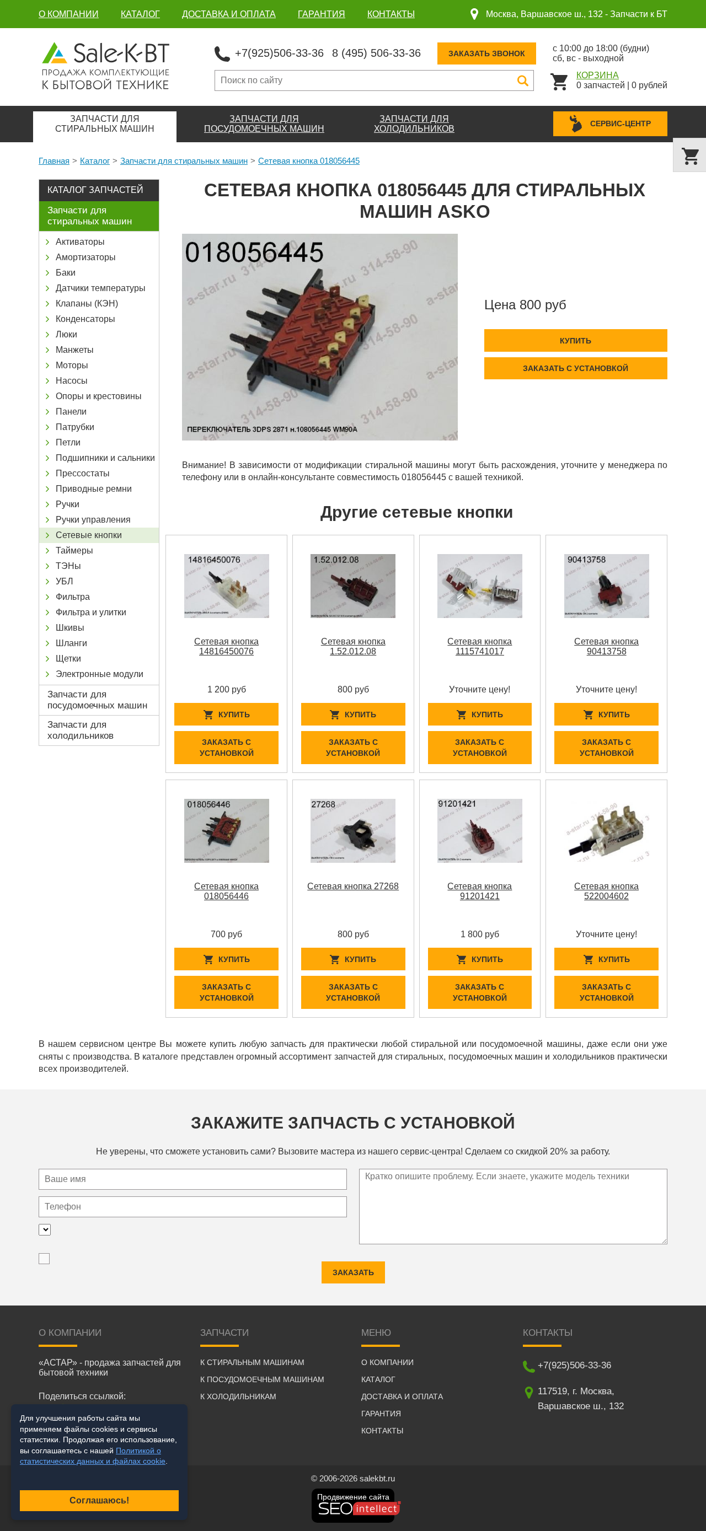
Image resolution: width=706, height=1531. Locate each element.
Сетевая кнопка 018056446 (226, 891)
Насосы (72, 380)
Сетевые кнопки (89, 535)
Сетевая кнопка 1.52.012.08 (353, 646)
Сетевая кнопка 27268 (353, 886)
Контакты (391, 14)
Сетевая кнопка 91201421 (479, 891)
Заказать (353, 1272)
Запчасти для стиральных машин (184, 160)
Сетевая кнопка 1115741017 (479, 646)
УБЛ (64, 581)
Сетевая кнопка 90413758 (606, 646)
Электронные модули (99, 674)
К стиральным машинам (252, 1362)
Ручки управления (93, 519)
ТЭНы (68, 566)
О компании (69, 14)
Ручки (67, 504)
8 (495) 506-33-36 (376, 53)
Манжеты (75, 349)
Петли (68, 442)
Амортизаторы (86, 257)
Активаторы (80, 241)
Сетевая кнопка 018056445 (309, 160)
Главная (54, 160)
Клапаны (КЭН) (87, 303)
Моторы (72, 365)
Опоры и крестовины (99, 396)
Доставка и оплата (229, 14)
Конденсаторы (85, 319)
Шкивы (70, 627)
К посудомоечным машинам (262, 1379)
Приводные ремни (94, 488)
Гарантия (321, 14)
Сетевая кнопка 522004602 (606, 891)
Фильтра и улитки (91, 612)
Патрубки (75, 427)
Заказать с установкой (575, 368)
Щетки (68, 658)
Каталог (140, 14)
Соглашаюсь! (99, 1500)
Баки (66, 272)
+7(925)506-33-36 (279, 53)
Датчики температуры (101, 288)
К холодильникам (238, 1396)
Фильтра (73, 596)
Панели (71, 411)
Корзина (597, 75)
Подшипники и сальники (105, 458)
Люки (66, 334)
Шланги (71, 643)
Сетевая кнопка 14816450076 (226, 646)
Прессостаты (83, 473)
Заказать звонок (486, 53)
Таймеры (74, 550)
